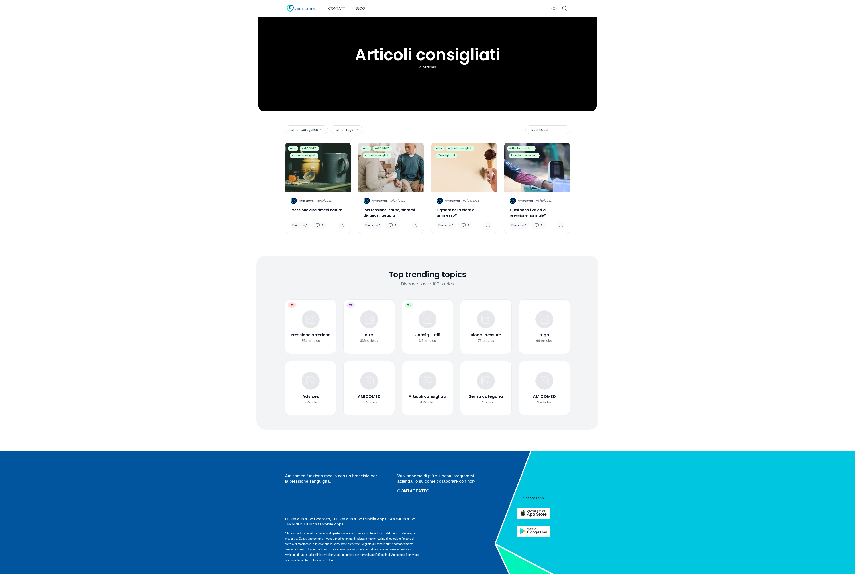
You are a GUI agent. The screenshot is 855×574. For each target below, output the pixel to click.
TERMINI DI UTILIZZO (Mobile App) (314, 524)
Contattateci (414, 491)
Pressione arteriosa (524, 155)
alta (293, 148)
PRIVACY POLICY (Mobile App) (360, 518)
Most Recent (541, 129)
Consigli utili (446, 155)
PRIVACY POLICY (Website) (308, 518)
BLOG (360, 8)
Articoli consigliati (304, 155)
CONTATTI (337, 8)
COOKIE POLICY (401, 518)
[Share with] (341, 225)
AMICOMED (309, 148)
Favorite (298, 225)
